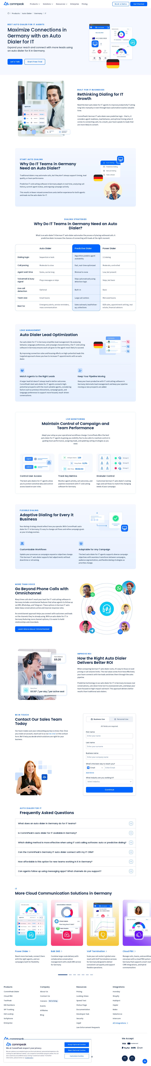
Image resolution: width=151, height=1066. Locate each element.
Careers (48, 1001)
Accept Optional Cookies (77, 1044)
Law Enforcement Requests (88, 1027)
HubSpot (116, 1000)
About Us (44, 991)
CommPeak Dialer (11, 991)
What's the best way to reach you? (100, 764)
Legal (78, 1023)
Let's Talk (15, 61)
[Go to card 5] (83, 974)
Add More (90, 773)
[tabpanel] (109, 762)
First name (90, 732)
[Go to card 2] (70, 974)
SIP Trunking (9, 1009)
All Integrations (119, 1023)
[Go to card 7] (91, 974)
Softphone (8, 1018)
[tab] (97, 719)
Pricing (84, 4)
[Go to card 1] (63, 974)
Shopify (116, 996)
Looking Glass (82, 996)
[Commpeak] (14, 4)
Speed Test (81, 1000)
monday (116, 991)
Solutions (47, 4)
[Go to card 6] (87, 974)
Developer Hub (82, 1014)
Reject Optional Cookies (76, 1050)
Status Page (81, 1005)
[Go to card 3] (74, 974)
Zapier (115, 1005)
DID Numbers (9, 1005)
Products (34, 4)
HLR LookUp (9, 1014)
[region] (75, 278)
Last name (90, 742)
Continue (109, 789)
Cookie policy (29, 1058)
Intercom (117, 1018)
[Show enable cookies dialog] (145, 1061)
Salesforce (117, 1014)
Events (43, 1006)
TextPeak (8, 1000)
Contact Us (45, 996)
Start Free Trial (34, 61)
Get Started (138, 4)
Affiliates (44, 1010)
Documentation (83, 1009)
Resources (60, 4)
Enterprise (74, 4)
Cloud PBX (8, 996)
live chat (52, 734)
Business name (92, 753)
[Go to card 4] (79, 974)
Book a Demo (121, 4)
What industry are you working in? (100, 778)
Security (79, 1018)
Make (115, 1009)
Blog (42, 1015)
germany (38, 13)
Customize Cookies (77, 1056)
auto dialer (27, 13)
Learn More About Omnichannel (33, 629)
